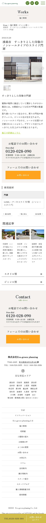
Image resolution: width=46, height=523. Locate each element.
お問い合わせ (23, 175)
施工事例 (23, 426)
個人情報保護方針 (23, 489)
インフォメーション (23, 415)
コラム (23, 463)
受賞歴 (23, 431)
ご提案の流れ (23, 436)
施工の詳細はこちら (11, 132)
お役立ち (23, 457)
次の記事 (38, 214)
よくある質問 (23, 447)
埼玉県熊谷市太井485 (28, 362)
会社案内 (23, 468)
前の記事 (8, 214)
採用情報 (23, 494)
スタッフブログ (23, 484)
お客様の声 (23, 442)
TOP (23, 410)
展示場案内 (23, 473)
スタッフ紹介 (23, 479)
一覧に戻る (23, 214)
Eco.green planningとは (23, 420)
